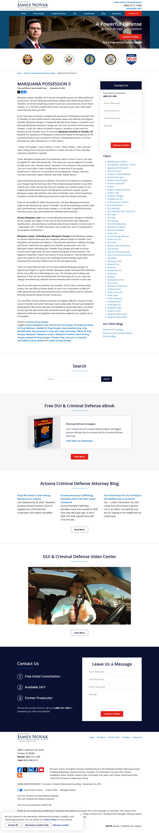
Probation (112, 273)
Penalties (111, 267)
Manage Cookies (67, 790)
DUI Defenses (113, 208)
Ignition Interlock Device (118, 245)
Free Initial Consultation (128, 2)
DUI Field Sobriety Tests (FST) (121, 211)
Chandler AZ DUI (115, 199)
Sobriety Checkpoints (117, 286)
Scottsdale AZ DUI (115, 279)
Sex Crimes (112, 283)
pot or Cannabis (78, 337)
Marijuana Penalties (65, 334)
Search (106, 379)
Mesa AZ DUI (113, 264)
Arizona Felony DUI (116, 183)
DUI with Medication (116, 224)
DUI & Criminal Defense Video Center (79, 556)
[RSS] (19, 775)
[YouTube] (41, 769)
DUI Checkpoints (115, 205)
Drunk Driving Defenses (118, 236)
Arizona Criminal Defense (119, 174)
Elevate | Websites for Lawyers (123, 826)
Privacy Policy (114, 737)
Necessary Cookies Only (37, 825)
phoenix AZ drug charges (38, 337)
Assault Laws (113, 192)
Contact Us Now (130, 36)
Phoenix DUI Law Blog (113, 329)
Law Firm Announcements (119, 255)
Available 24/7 (134, 8)
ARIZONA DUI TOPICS (117, 161)
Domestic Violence (115, 230)
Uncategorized (114, 301)
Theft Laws (112, 295)
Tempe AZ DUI (114, 289)
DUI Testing (112, 220)
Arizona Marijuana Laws (36, 325)
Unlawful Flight (114, 307)
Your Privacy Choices (33, 790)
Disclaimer (101, 737)
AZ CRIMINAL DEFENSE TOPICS (121, 164)
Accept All (13, 825)
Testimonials (89, 13)
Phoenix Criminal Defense (38, 795)
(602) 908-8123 (30, 760)
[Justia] (36, 769)
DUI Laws (111, 214)
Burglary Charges (115, 196)
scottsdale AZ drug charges (30, 340)
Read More (79, 529)
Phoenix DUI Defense (36, 799)
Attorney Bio (38, 13)
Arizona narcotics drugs (61, 325)
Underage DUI (113, 304)
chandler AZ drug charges (48, 328)
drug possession (40, 331)
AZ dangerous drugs (83, 325)
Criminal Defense (59, 13)
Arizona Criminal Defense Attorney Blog (39, 73)
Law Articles (113, 248)
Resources (116, 13)
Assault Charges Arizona (118, 189)
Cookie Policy (51, 790)
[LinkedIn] (30, 769)
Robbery (111, 276)
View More (79, 456)
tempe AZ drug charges (59, 340)
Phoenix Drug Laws (60, 337)
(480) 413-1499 (133, 5)
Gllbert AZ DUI (114, 239)
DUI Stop (111, 217)
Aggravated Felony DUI (118, 168)
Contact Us (133, 13)
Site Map (126, 737)
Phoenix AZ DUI (114, 270)
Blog (103, 13)
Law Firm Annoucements (118, 252)
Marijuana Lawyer (45, 334)
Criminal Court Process (118, 202)
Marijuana (31, 334)
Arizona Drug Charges (37, 322)
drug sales (54, 331)
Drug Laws (112, 233)
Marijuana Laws (114, 261)
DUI (74, 13)
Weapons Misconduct (117, 314)
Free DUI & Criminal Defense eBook (79, 405)
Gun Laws (111, 242)
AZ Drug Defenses (26, 328)
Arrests (110, 186)
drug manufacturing (71, 328)
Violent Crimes (114, 311)
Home (23, 13)
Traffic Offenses (114, 298)
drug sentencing (67, 331)
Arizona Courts (114, 171)
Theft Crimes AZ (114, 292)
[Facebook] (19, 769)
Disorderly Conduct (116, 227)
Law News (112, 258)
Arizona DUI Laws (115, 177)
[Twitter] (25, 769)
